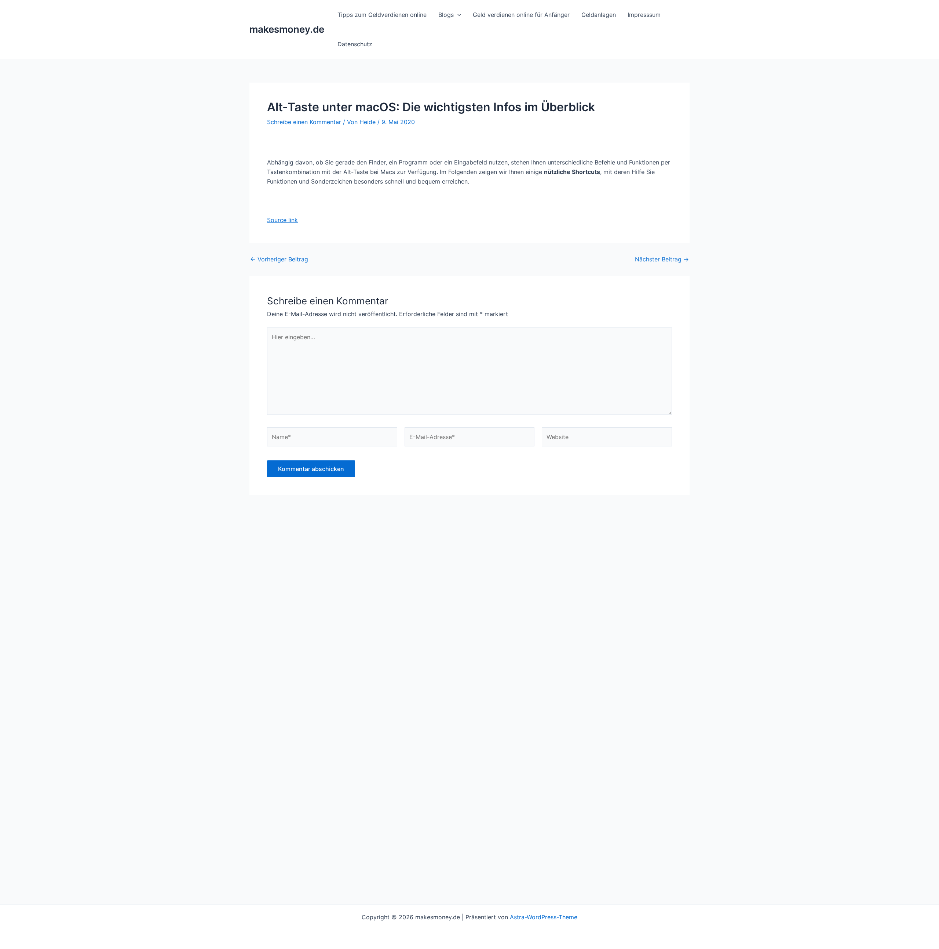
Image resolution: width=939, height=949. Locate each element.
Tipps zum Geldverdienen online (382, 14)
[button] (457, 14)
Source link (282, 220)
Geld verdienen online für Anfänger (521, 14)
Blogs (446, 14)
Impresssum (644, 14)
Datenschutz (354, 44)
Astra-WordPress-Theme (543, 917)
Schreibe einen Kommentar (304, 122)
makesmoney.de (286, 29)
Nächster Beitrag (662, 259)
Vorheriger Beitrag (279, 259)
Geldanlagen (598, 14)
